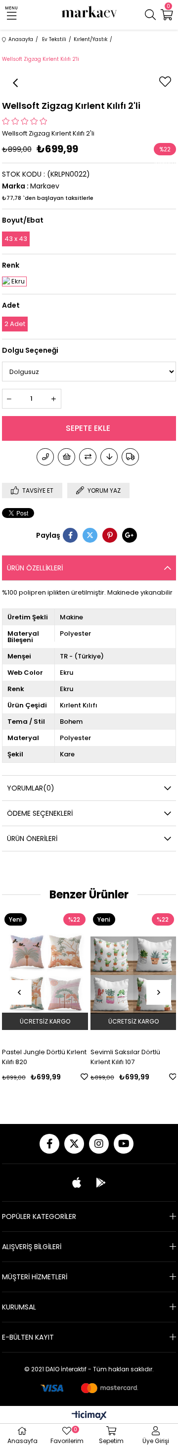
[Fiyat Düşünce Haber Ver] (109, 457)
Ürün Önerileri (32, 838)
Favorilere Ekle (75, 1076)
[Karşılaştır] (87, 457)
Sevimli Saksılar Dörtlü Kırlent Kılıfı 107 (116, 1057)
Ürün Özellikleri (35, 568)
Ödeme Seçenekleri (40, 813)
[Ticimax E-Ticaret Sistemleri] (89, 1416)
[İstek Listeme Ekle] (66, 457)
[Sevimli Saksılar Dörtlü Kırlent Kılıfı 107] (125, 975)
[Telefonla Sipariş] (45, 457)
